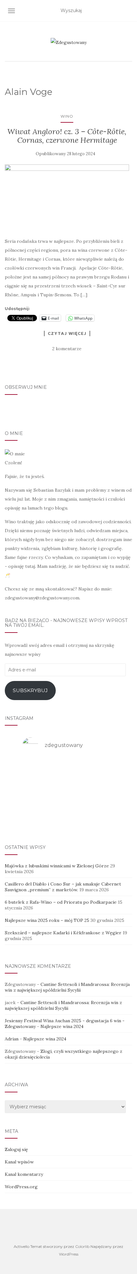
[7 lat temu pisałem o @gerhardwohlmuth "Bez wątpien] (68, 819)
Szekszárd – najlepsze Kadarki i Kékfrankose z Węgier (63, 933)
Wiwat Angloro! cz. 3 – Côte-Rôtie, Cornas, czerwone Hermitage (66, 136)
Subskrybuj (30, 690)
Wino (67, 116)
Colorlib (82, 1246)
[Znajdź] (128, 11)
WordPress (68, 1254)
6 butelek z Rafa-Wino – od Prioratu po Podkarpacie (61, 902)
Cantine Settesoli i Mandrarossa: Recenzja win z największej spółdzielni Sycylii (67, 987)
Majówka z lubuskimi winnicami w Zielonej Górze (57, 866)
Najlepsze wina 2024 (61, 1026)
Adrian (11, 1039)
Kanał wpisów (19, 1162)
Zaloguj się (16, 1149)
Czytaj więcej (67, 333)
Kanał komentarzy (24, 1174)
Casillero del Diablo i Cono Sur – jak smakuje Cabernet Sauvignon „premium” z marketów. (63, 887)
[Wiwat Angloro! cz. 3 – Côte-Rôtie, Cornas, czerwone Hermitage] (67, 197)
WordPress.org (21, 1187)
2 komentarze (67, 348)
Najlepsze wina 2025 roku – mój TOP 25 (47, 920)
